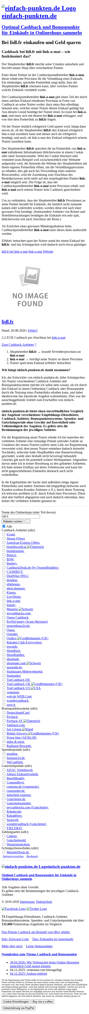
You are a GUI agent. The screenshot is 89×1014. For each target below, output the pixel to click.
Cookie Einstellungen (16, 1001)
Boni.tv (12, 555)
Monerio (13, 609)
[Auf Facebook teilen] (14, 909)
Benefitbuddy (16, 778)
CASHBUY (15, 571)
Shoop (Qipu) (16, 538)
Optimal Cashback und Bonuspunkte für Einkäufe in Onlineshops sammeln (42, 29)
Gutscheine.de (16, 799)
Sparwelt (13, 820)
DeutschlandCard (18, 712)
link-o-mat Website (41, 251)
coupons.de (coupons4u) (23, 786)
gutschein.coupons (19, 795)
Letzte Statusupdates (39, 946)
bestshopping (16, 551)
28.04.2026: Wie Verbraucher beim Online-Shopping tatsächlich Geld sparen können (44, 964)
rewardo (12, 646)
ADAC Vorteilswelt (19, 770)
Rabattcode (14, 811)
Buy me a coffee (43, 1001)
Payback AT (15, 721)
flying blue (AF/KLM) (22, 737)
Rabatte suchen (12, 521)
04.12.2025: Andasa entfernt (28, 973)
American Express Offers (23, 542)
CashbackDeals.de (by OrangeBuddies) (33, 567)
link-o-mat (58, 337)
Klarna (11, 592)
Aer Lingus (14, 729)
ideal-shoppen (16, 588)
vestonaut (13, 692)
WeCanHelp (15, 762)
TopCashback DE (19, 680)
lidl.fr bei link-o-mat (15, 251)
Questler (12, 634)
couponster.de (16, 790)
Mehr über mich (12, 946)
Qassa (11, 630)
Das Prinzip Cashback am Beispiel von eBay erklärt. (36, 932)
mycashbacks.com (19, 613)
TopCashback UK (19, 684)
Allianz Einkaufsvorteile (22, 774)
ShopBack (14, 650)
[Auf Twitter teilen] (36, 909)
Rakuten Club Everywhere (24, 642)
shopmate (13, 659)
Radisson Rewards (19, 746)
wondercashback (18, 700)
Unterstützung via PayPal (18, 1008)
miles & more (16, 741)
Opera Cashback (18, 617)
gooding (12, 754)
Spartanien (14, 675)
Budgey (12, 563)
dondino (12, 580)
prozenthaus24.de (18, 626)
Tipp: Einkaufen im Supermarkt (52, 939)
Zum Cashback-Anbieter (18, 344)
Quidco (12, 638)
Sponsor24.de (16, 758)
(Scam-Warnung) (36, 621)
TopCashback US (19, 688)
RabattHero (15, 815)
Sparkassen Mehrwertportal (25, 671)
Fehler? (33, 330)
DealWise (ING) (18, 576)
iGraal (11, 534)
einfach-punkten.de (29, 16)
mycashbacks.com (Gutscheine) (28, 807)
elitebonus (14, 584)
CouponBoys (16, 782)
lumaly (11, 605)
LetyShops (14, 596)
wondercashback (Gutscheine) (27, 824)
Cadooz (12, 836)
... (27, 521)
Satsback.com (16, 725)
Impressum (27, 901)
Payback (13, 717)
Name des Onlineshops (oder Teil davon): (29, 512)
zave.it (11, 704)
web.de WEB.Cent (19, 696)
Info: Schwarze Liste (15, 939)
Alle (10, 526)
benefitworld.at (17, 547)
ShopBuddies (16, 655)
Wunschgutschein (18, 844)
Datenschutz (44, 901)
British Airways (17, 733)
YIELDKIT (14, 828)
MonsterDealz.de (18, 852)
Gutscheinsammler (19, 803)
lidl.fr (8, 321)
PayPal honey (16, 621)
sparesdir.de (15, 667)
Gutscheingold (16, 840)
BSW (11, 559)
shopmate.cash (16, 663)
